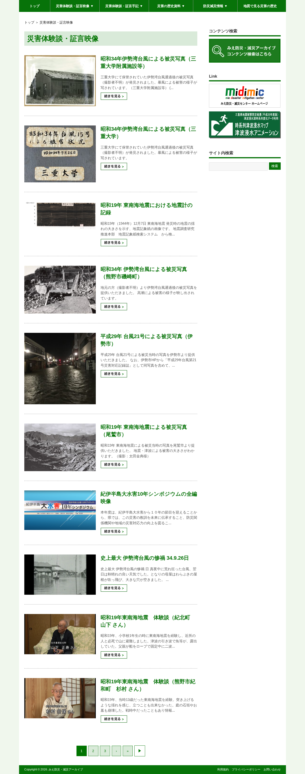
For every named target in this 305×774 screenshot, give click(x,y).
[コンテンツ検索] (244, 62)
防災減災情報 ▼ (215, 6)
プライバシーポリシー (246, 769)
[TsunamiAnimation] (245, 138)
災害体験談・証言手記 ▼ (124, 8)
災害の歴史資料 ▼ (171, 6)
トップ (35, 6)
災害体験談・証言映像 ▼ (74, 8)
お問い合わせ (272, 769)
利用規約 (223, 769)
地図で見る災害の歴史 (260, 6)
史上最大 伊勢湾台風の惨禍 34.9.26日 (145, 558)
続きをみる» (114, 96)
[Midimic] (244, 107)
